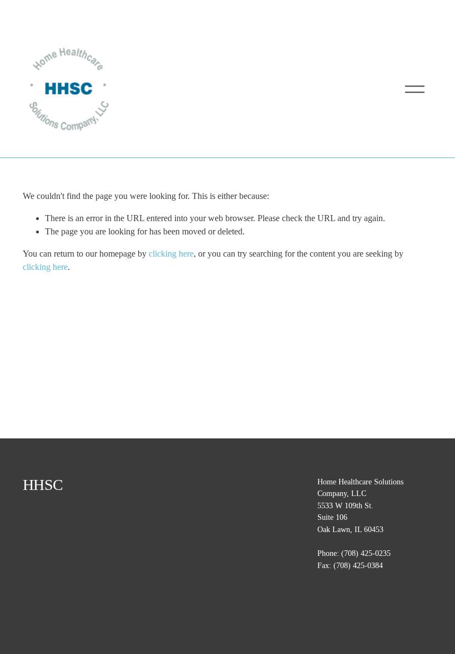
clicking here (171, 253)
